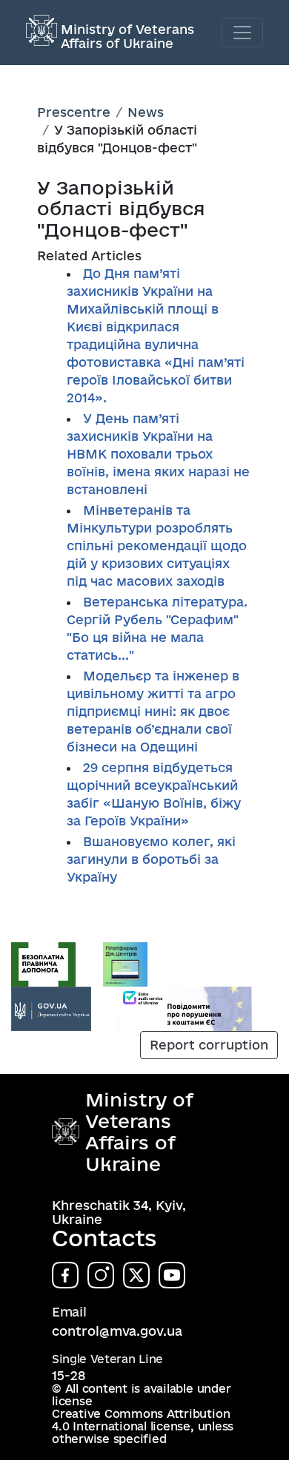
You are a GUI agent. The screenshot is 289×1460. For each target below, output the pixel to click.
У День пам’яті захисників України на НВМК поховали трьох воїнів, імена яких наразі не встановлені (158, 453)
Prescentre (73, 112)
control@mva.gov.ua (117, 1331)
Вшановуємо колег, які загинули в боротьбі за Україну (151, 859)
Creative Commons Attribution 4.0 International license (141, 1420)
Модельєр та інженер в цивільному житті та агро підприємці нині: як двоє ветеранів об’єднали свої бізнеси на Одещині (153, 711)
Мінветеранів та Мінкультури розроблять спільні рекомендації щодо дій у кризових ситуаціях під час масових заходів (157, 545)
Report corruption (209, 1045)
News (145, 112)
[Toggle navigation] (242, 32)
